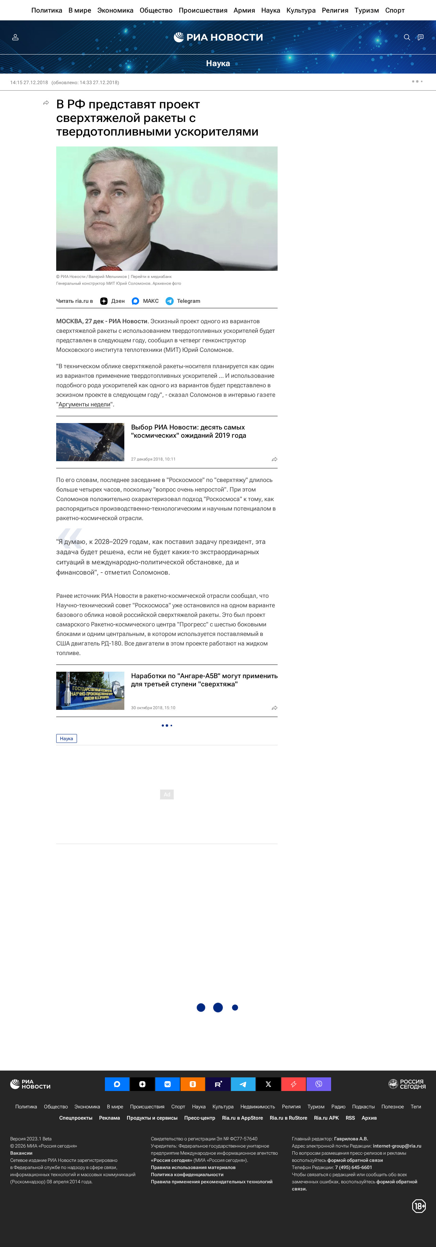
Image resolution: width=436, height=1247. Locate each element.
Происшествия (147, 1107)
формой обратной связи (355, 1160)
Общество (56, 1107)
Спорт (178, 1107)
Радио (338, 1107)
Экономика (87, 1107)
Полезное (393, 1107)
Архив (369, 1118)
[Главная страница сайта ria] (218, 37)
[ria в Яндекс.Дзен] (142, 1084)
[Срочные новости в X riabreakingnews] (293, 1084)
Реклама (109, 1118)
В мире (115, 1107)
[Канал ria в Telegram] (243, 1084)
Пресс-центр (199, 1118)
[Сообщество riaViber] (319, 1084)
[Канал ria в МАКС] (117, 1084)
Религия (291, 1107)
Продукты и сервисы (152, 1118)
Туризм (316, 1107)
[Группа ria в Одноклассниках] (193, 1084)
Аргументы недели (84, 404)
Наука (66, 738)
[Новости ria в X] (268, 1084)
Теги (416, 1107)
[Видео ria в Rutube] (218, 1084)
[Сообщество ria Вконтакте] (167, 1084)
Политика (26, 1107)
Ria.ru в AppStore (242, 1118)
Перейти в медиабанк (151, 276)
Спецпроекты (75, 1118)
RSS (350, 1118)
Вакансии (21, 1153)
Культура (223, 1107)
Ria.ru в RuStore (288, 1118)
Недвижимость (257, 1107)
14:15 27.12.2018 (29, 82)
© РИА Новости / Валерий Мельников (91, 276)
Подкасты (363, 1107)
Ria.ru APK (326, 1118)
